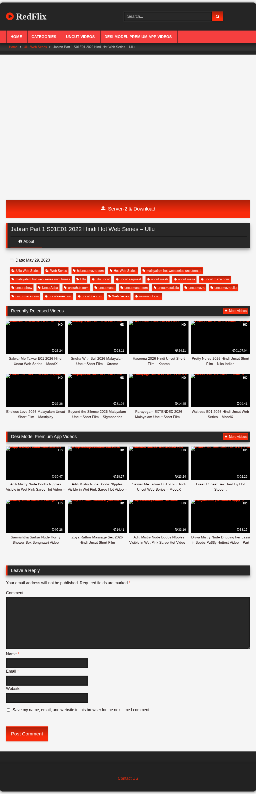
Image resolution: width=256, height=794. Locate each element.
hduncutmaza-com (90, 271)
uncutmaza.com (27, 296)
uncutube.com (92, 296)
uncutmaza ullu (225, 288)
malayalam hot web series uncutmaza (43, 279)
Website (13, 688)
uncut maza (186, 279)
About (28, 241)
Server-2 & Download (130, 209)
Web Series (58, 271)
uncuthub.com (78, 288)
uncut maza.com (217, 279)
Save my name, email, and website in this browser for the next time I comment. (81, 710)
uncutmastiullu (168, 288)
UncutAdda (50, 288)
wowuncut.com (149, 296)
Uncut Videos (80, 37)
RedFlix (30, 17)
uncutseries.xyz (60, 296)
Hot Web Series (125, 271)
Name (12, 654)
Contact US (128, 778)
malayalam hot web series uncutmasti (173, 271)
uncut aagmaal (130, 279)
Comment (14, 593)
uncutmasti (106, 288)
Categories (44, 37)
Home (16, 37)
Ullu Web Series (35, 47)
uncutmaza (196, 288)
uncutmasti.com (136, 288)
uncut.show (24, 288)
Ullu (83, 279)
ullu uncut (103, 279)
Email (12, 671)
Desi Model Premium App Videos (138, 37)
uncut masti (159, 279)
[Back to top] (240, 779)
